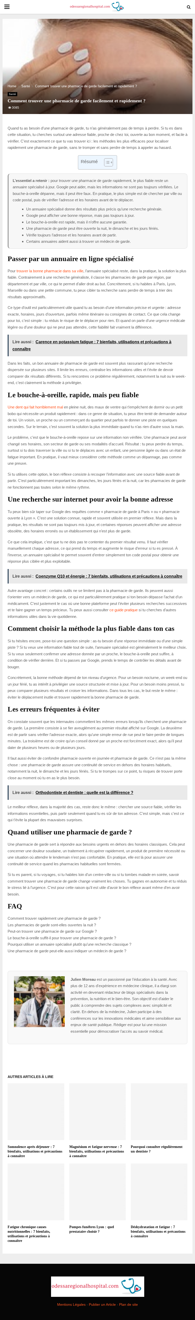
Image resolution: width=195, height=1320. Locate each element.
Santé (12, 94)
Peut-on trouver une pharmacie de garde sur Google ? (52, 931)
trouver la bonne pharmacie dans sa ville (50, 271)
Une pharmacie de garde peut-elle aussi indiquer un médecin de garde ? (67, 951)
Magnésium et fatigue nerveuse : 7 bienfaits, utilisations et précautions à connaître (96, 1151)
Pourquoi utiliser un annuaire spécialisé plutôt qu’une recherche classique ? (69, 944)
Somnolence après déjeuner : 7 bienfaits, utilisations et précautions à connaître (35, 1151)
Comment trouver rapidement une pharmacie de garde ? (54, 918)
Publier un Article (102, 1304)
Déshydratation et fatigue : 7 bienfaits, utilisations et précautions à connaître (158, 1231)
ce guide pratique (123, 610)
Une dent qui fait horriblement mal (35, 407)
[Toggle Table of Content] (106, 162)
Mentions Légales (71, 1304)
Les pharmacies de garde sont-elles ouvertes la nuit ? (52, 925)
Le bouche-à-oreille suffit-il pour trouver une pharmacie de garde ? (62, 938)
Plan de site (128, 1304)
